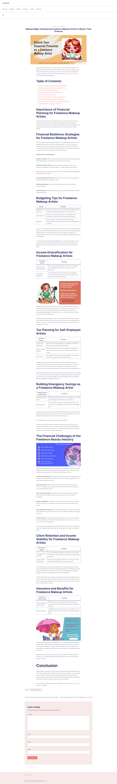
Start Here (4, 9)
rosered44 (63, 26)
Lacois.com (5, 3)
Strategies (11, 9)
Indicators (18, 9)
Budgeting (38, 228)
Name (29, 734)
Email (29, 742)
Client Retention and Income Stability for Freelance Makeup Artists (53, 101)
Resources (25, 9)
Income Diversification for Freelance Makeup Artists (50, 92)
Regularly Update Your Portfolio (43, 171)
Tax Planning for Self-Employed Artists (47, 94)
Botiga (45, 781)
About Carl (38, 9)
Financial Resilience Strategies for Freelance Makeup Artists (52, 88)
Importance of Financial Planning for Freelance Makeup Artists (52, 85)
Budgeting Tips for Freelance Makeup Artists (48, 90)
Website (29, 749)
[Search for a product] (3, 15)
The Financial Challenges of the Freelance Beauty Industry (51, 99)
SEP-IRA (73, 519)
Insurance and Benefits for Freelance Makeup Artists (50, 103)
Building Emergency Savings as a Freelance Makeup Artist (51, 96)
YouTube (32, 9)
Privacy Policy (28, 774)
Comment (30, 714)
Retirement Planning (74, 683)
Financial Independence (35, 689)
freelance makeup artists (71, 73)
